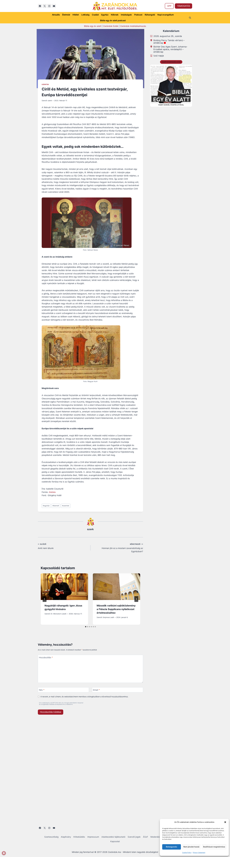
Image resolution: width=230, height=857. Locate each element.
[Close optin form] (147, 405)
